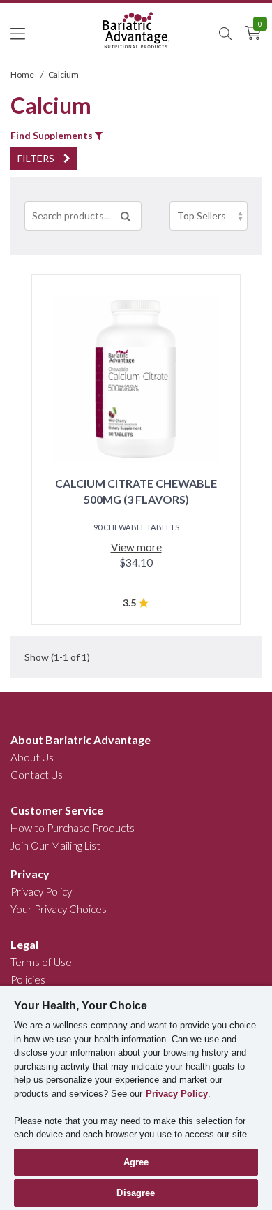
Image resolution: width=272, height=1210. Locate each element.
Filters (36, 158)
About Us (32, 757)
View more (136, 547)
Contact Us (36, 774)
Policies (27, 979)
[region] (136, 1097)
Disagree (135, 1193)
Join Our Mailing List (55, 845)
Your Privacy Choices (58, 909)
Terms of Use (41, 962)
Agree (136, 1162)
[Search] (125, 216)
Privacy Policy (41, 891)
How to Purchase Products (72, 828)
